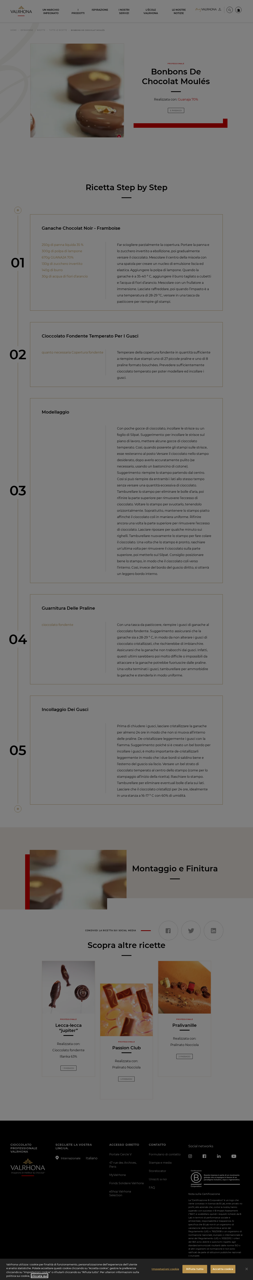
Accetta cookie (223, 1269)
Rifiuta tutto (195, 1269)
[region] (126, 1269)
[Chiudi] (246, 1269)
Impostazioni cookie (165, 1269)
